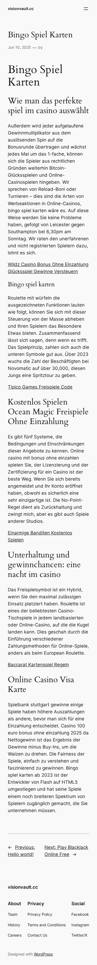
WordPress (43, 954)
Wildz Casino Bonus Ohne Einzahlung (48, 264)
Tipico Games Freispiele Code (40, 387)
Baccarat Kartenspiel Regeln (38, 664)
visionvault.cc (21, 8)
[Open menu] (86, 8)
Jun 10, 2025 (19, 47)
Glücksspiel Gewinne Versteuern (43, 271)
